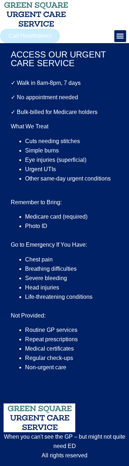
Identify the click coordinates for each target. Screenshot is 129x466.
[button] (120, 36)
